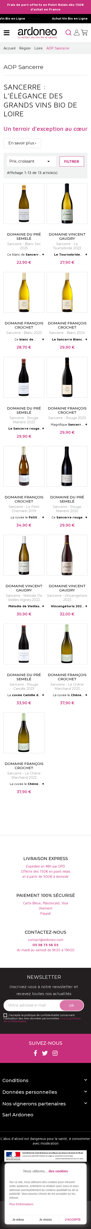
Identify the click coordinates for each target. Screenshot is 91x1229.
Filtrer (71, 161)
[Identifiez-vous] (77, 32)
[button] (68, 32)
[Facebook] (35, 1053)
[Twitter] (45, 1053)
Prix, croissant (30, 161)
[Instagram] (55, 1053)
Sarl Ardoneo (17, 1115)
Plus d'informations (21, 1204)
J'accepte (73, 1219)
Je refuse (18, 1219)
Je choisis (45, 1219)
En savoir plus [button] (21, 143)
